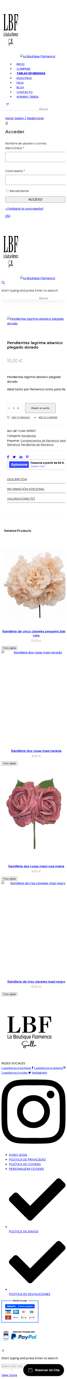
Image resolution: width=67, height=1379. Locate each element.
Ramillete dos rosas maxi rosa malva (36, 866)
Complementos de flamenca (39, 441)
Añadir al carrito (40, 408)
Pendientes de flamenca (37, 444)
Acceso (35, 199)
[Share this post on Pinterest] (27, 456)
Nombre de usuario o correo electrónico (25, 145)
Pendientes (29, 436)
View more (9, 1375)
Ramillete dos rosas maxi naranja (36, 751)
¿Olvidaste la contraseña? (24, 209)
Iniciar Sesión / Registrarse (24, 118)
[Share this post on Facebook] (8, 456)
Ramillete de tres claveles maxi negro (36, 981)
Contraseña (23, 171)
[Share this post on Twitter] (14, 456)
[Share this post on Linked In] (21, 456)
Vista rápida (9, 648)
